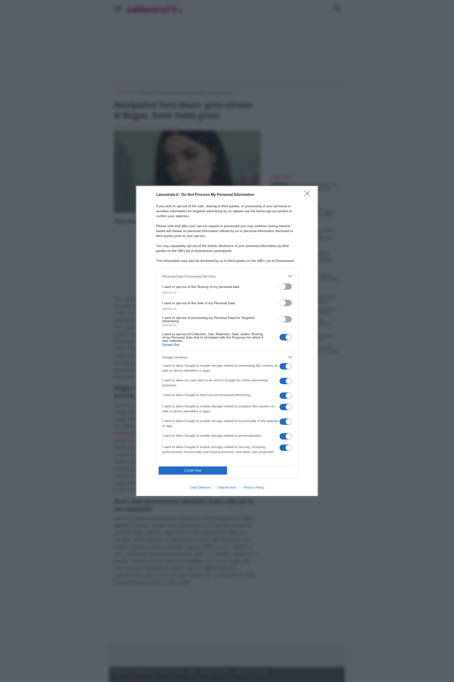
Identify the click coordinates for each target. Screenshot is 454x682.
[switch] (285, 286)
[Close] (308, 194)
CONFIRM (193, 470)
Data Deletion (200, 487)
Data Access (227, 487)
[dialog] (227, 341)
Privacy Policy (254, 487)
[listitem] (227, 276)
